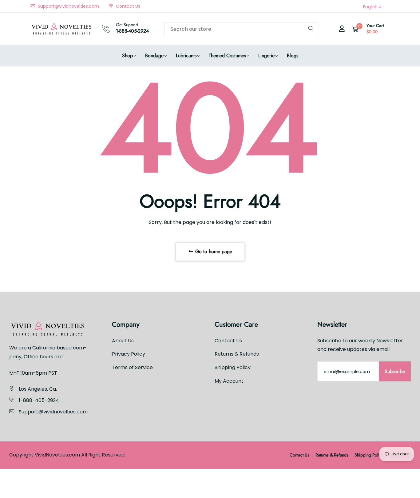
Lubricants (186, 55)
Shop (127, 55)
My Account (229, 380)
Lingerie (266, 55)
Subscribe (395, 371)
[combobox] (241, 29)
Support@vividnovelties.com (68, 6)
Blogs (292, 55)
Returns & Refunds (237, 353)
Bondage (154, 55)
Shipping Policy (233, 367)
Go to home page (213, 251)
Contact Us (127, 6)
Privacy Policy (128, 353)
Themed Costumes (227, 55)
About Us (123, 340)
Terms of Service (132, 367)
